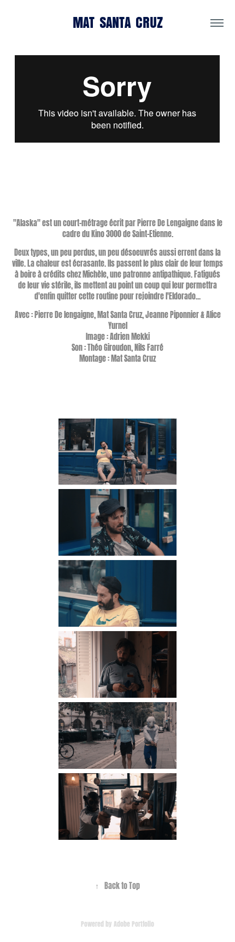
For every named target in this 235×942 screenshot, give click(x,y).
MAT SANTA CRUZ (118, 23)
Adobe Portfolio (134, 923)
